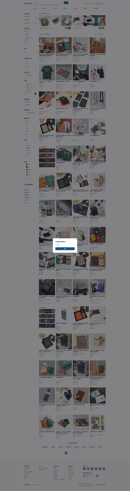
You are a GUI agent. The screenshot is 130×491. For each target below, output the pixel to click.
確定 (65, 248)
